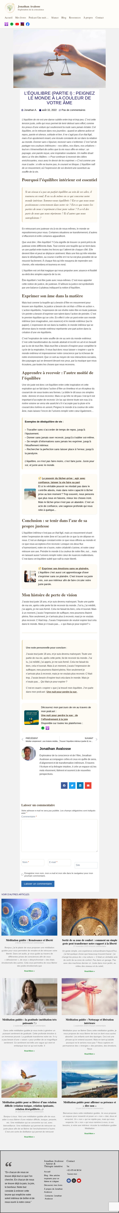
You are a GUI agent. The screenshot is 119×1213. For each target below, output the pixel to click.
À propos (88, 17)
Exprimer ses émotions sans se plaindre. (65, 568)
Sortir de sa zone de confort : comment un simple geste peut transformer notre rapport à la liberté (89, 941)
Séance (55, 17)
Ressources (75, 17)
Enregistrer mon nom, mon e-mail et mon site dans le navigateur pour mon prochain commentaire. (58, 874)
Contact (100, 17)
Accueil (8, 17)
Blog (63, 17)
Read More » (29, 971)
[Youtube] (79, 1180)
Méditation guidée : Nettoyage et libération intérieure (90, 1021)
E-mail (53, 862)
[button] (64, 785)
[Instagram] (74, 1180)
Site (78, 865)
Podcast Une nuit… (38, 17)
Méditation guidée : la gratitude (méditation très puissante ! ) (29, 1021)
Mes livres (20, 17)
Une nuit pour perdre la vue (62, 692)
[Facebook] (69, 1180)
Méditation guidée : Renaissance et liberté (29, 940)
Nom (25, 862)
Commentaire (29, 816)
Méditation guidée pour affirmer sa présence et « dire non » (89, 1103)
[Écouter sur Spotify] (43, 728)
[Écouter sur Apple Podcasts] (47, 728)
